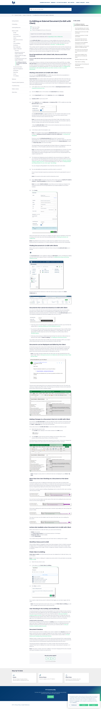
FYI (12, 15)
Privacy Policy (18, 704)
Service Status (42, 677)
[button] (20, 21)
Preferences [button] (74, 702)
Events (14, 677)
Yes (48, 658)
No (53, 658)
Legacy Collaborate (27, 15)
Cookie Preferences (25, 704)
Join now (50, 696)
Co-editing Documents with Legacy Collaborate (43, 15)
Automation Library (62, 2)
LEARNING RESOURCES (45, 2)
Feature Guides (18, 15)
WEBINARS (53, 2)
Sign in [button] (87, 2)
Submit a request (80, 2)
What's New (69, 677)
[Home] (13, 2)
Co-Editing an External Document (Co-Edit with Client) (21, 63)
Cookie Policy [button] (77, 701)
